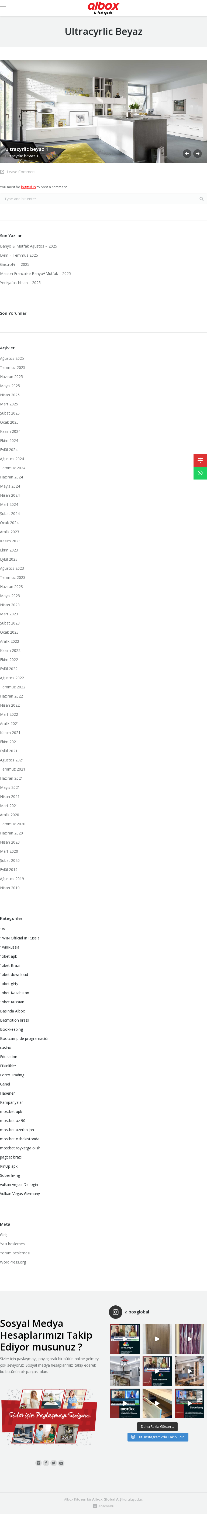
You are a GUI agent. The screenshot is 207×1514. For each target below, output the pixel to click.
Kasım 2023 (10, 540)
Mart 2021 (9, 805)
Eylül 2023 (9, 559)
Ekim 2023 (9, 550)
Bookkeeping (11, 1029)
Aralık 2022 (9, 641)
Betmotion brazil (14, 1020)
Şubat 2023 (10, 623)
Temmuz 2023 (12, 577)
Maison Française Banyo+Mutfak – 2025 (35, 273)
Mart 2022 (9, 714)
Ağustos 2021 (12, 760)
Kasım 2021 (10, 732)
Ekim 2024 (9, 440)
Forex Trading (12, 1074)
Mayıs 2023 (10, 595)
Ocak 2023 (9, 632)
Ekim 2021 (9, 741)
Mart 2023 (9, 613)
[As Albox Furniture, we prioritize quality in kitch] (157, 1403)
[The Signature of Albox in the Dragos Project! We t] (125, 1371)
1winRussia (9, 947)
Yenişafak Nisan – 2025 (20, 282)
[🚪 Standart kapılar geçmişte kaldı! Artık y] (157, 1339)
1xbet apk (8, 956)
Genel (5, 1084)
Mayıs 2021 (10, 787)
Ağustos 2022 (12, 677)
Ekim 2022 (9, 659)
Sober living (10, 1175)
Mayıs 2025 (10, 385)
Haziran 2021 (11, 778)
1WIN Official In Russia (20, 938)
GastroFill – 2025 (14, 264)
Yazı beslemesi (13, 1243)
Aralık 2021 (9, 723)
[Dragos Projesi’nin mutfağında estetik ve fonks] (189, 1371)
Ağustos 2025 (12, 358)
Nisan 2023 (10, 604)
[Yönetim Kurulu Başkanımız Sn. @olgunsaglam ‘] (125, 1339)
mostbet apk (11, 1111)
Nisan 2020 (10, 842)
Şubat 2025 (10, 413)
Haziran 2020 (11, 833)
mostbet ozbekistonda (19, 1138)
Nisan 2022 (10, 705)
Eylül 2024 (9, 449)
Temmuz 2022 (12, 686)
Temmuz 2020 (12, 823)
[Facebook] (46, 1463)
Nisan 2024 (10, 495)
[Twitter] (53, 1463)
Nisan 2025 (10, 394)
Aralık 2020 (9, 814)
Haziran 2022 (11, 696)
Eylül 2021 (9, 750)
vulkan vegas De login (19, 1184)
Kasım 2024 (10, 431)
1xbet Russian (12, 1001)
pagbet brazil (11, 1157)
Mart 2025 (9, 403)
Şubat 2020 (10, 860)
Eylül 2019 (9, 869)
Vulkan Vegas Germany (20, 1193)
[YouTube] (61, 1463)
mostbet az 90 (12, 1120)
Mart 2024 (9, 504)
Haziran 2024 (11, 477)
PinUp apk (9, 1166)
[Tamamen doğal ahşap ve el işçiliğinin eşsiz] (189, 1339)
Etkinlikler (8, 1065)
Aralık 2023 (9, 531)
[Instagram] (38, 1463)
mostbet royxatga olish (20, 1147)
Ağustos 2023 (12, 568)
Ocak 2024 (9, 522)
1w (2, 928)
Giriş (4, 1234)
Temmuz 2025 (12, 367)
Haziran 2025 (11, 376)
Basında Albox (12, 1011)
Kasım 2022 (10, 650)
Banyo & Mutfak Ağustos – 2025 (28, 246)
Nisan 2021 (10, 796)
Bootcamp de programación (25, 1038)
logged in (28, 186)
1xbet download (14, 974)
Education (8, 1056)
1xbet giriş (9, 983)
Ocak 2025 (9, 422)
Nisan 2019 (10, 887)
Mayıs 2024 (10, 486)
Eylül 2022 (9, 668)
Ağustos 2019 (12, 878)
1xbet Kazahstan (14, 992)
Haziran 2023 (11, 586)
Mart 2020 (9, 851)
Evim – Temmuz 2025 (19, 255)
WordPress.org (13, 1262)
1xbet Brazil (10, 965)
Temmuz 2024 (12, 467)
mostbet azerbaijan (17, 1129)
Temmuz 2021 (12, 769)
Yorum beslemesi (15, 1252)
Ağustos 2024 (12, 458)
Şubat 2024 (10, 513)
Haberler (7, 1093)
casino (5, 1047)
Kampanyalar (11, 1102)
